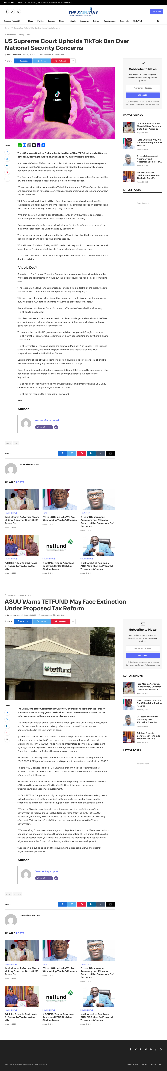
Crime (45, 513)
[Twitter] (7, 158)
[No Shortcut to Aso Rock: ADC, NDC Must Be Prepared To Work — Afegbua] (97, 545)
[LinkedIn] (7, 165)
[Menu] (162, 21)
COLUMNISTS (85, 513)
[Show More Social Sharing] (73, 60)
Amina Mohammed (14, 55)
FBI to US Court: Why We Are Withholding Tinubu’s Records (44, 2)
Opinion (96, 21)
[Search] (158, 21)
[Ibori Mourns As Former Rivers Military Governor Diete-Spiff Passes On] (22, 499)
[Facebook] (7, 152)
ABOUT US (137, 21)
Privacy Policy (144, 104)
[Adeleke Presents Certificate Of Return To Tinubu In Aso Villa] (22, 545)
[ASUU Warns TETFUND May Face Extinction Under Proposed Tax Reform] (60, 663)
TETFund (17, 894)
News (61, 21)
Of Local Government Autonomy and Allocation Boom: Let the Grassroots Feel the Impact (97, 522)
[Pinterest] (7, 172)
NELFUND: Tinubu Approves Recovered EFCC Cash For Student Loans (58, 566)
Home (30, 21)
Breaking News (11, 513)
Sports (73, 21)
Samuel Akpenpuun (14, 615)
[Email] (7, 178)
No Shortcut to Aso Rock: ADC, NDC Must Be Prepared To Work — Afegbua (96, 566)
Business (51, 21)
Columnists (124, 21)
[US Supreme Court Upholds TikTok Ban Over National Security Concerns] (60, 103)
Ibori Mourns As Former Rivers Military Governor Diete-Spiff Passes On (22, 520)
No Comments (45, 55)
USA (15, 443)
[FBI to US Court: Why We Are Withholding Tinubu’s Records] (60, 499)
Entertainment (109, 21)
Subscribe (157, 11)
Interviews (84, 21)
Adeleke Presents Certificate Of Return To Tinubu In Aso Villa (21, 566)
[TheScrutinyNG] (83, 11)
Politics (40, 21)
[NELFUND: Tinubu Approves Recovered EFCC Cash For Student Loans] (60, 545)
